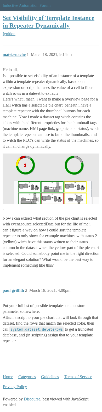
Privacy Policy (15, 386)
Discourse (32, 399)
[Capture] (51, 179)
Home (8, 376)
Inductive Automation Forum (26, 5)
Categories (27, 376)
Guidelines (50, 376)
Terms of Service (78, 376)
